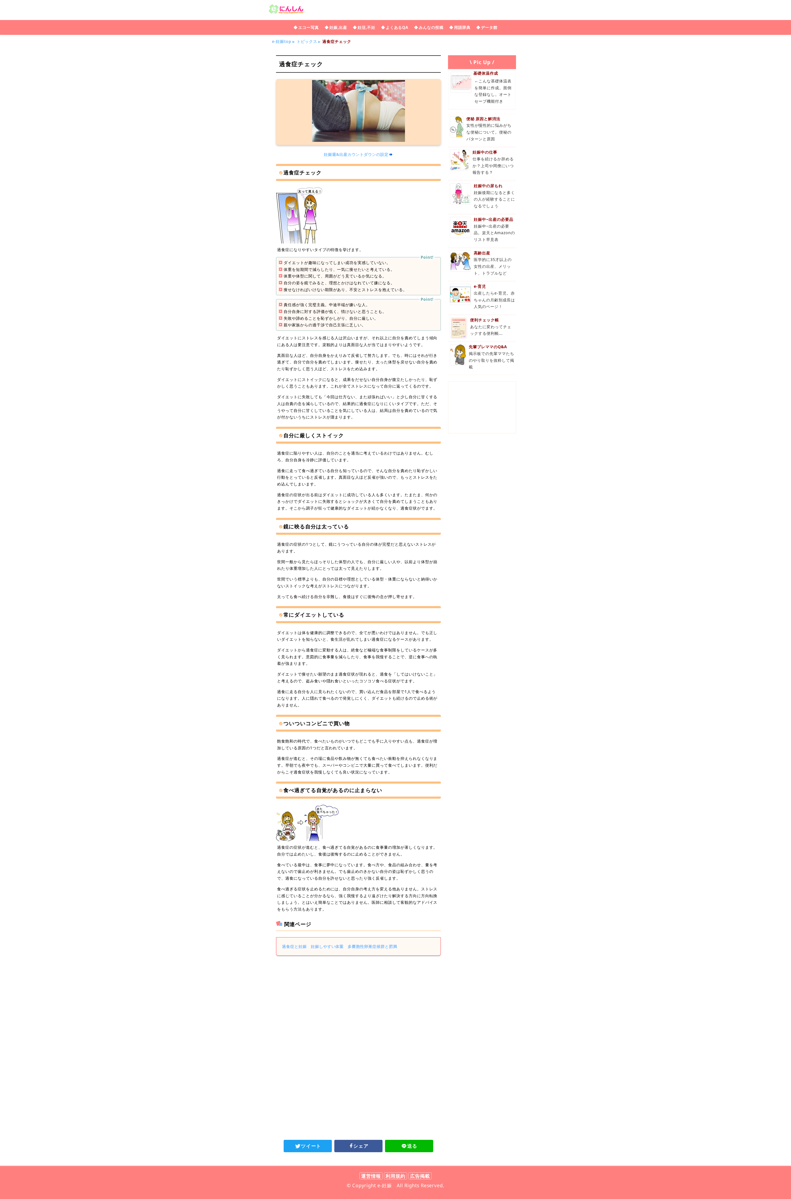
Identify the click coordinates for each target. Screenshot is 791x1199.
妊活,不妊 (366, 27)
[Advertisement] (358, 993)
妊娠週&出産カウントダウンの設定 (356, 154)
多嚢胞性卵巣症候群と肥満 (372, 946)
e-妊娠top (281, 41)
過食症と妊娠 (294, 946)
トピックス (307, 41)
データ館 (489, 27)
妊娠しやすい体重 (327, 946)
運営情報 (371, 1176)
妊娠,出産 (338, 27)
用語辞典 (462, 27)
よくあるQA (397, 27)
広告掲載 (420, 1176)
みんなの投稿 (431, 27)
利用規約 (395, 1176)
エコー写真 (308, 27)
